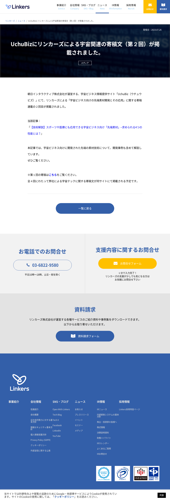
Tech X (56, 420)
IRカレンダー (103, 443)
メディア (79, 431)
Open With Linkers (61, 409)
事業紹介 (61, 6)
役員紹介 (35, 409)
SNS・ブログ (88, 6)
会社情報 (75, 6)
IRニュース (102, 409)
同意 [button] (162, 495)
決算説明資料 (103, 433)
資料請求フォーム (88, 336)
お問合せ (150, 9)
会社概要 (35, 415)
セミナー (79, 425)
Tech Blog (57, 415)
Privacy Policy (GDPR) (40, 440)
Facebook (57, 425)
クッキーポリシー (38, 445)
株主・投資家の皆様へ (107, 422)
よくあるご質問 (104, 449)
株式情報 (101, 427)
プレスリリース (82, 415)
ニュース (102, 6)
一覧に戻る (85, 208)
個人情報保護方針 (38, 435)
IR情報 (115, 6)
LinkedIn (57, 431)
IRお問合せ (102, 454)
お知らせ (79, 409)
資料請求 (163, 9)
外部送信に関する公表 (40, 451)
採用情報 (131, 6)
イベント (79, 420)
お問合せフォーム (130, 263)
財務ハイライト (104, 438)
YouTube (57, 436)
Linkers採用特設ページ (129, 409)
